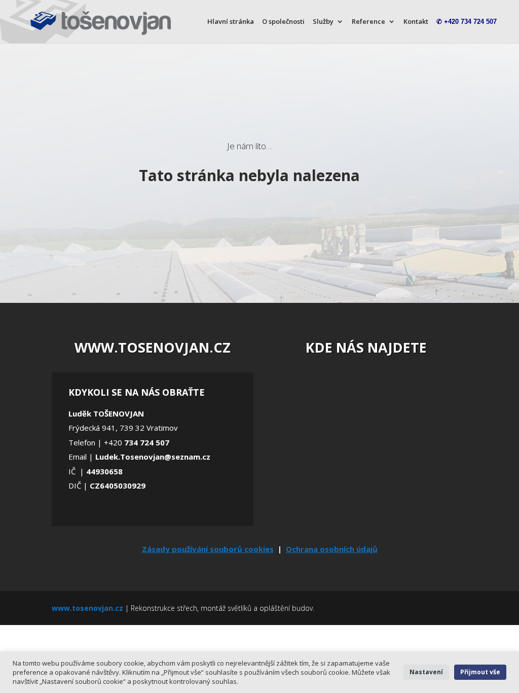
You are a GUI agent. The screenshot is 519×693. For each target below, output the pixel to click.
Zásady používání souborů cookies (208, 549)
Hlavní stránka (230, 22)
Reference (368, 22)
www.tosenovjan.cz (87, 608)
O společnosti (283, 22)
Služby (323, 22)
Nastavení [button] (426, 672)
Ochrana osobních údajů (332, 549)
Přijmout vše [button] (480, 672)
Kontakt (415, 22)
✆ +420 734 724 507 (466, 21)
